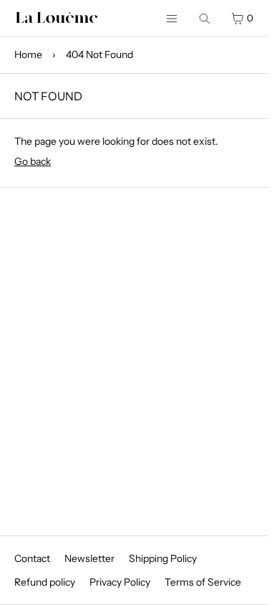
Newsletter (89, 558)
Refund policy (44, 582)
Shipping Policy (163, 558)
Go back (32, 161)
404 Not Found (99, 54)
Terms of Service (203, 582)
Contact (32, 558)
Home (28, 54)
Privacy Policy (119, 582)
